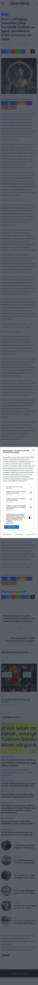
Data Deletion (7, 534)
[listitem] (19, 487)
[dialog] (19, 492)
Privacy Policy (30, 534)
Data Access (19, 534)
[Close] (34, 451)
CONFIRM (11, 527)
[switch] (30, 492)
